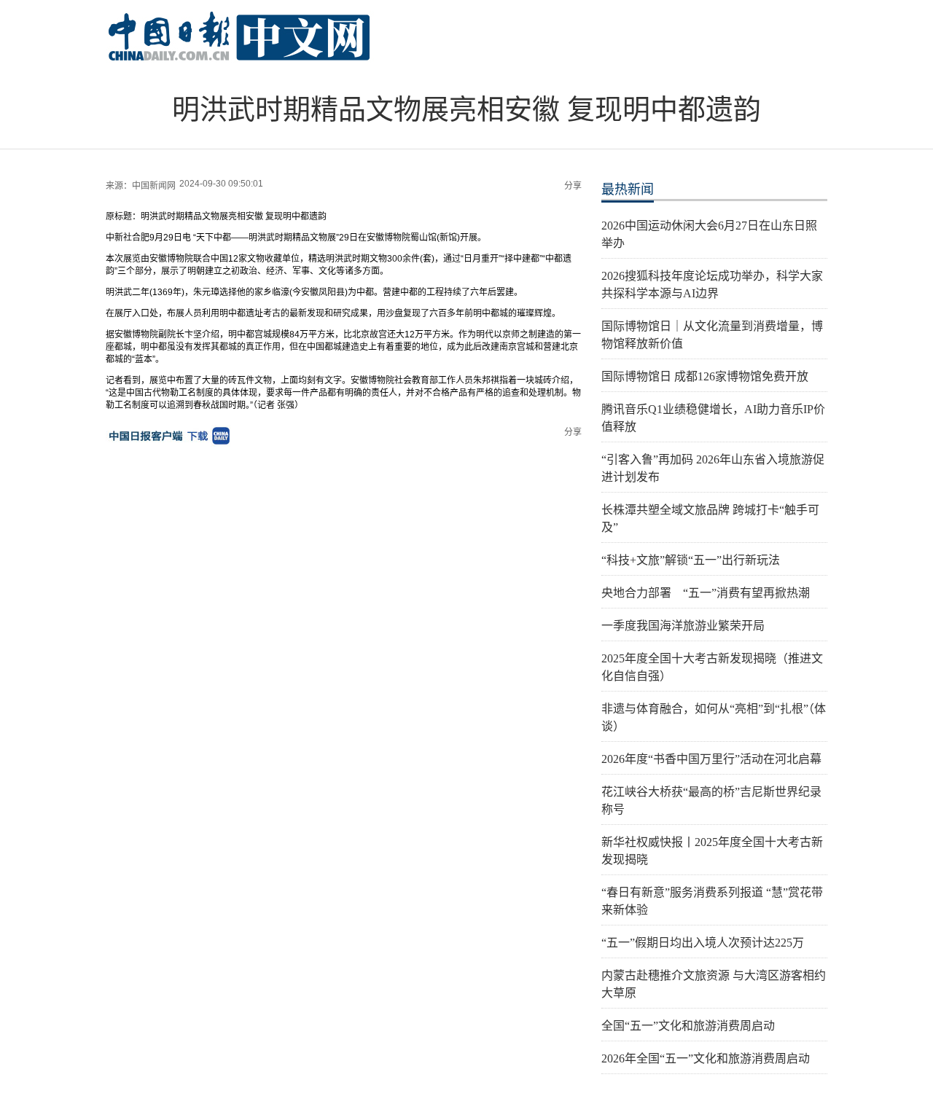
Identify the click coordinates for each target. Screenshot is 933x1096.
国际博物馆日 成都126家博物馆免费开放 (704, 376)
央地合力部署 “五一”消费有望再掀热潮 (705, 593)
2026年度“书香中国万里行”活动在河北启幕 (711, 759)
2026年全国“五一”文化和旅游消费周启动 (705, 1058)
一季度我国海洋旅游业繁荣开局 (683, 625)
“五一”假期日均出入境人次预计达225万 (702, 942)
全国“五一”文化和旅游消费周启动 (688, 1025)
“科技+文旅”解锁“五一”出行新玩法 (690, 560)
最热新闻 (627, 189)
